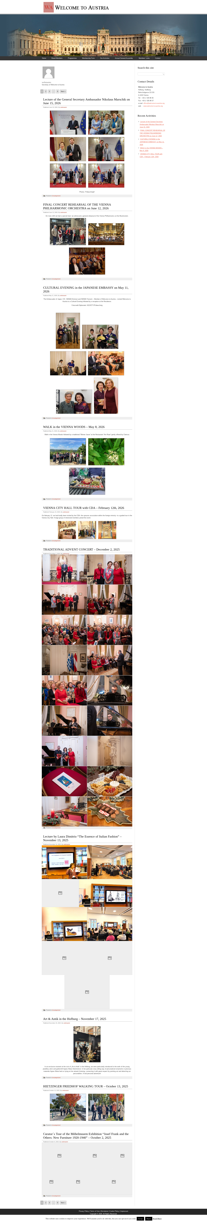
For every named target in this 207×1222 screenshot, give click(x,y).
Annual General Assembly (124, 58)
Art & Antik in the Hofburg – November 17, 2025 (74, 1019)
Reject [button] (149, 1219)
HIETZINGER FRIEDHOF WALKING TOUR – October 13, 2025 (85, 1086)
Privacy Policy (84, 1211)
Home (44, 58)
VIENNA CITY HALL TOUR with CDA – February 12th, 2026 (83, 508)
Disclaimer (104, 1211)
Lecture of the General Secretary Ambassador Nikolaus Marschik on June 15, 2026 (152, 124)
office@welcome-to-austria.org (153, 103)
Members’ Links (144, 58)
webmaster (63, 107)
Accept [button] (140, 1219)
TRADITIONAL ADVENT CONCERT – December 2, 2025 (81, 549)
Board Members (57, 58)
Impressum (124, 1211)
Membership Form (88, 58)
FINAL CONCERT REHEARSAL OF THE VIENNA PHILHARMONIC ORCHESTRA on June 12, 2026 (152, 133)
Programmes (72, 58)
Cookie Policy (114, 1211)
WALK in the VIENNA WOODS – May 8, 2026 (74, 427)
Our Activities (104, 58)
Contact (158, 58)
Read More (157, 1219)
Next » (63, 91)
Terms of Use (95, 1211)
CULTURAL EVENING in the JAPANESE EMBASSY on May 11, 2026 (152, 142)
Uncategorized (56, 195)
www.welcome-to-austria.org (153, 106)
